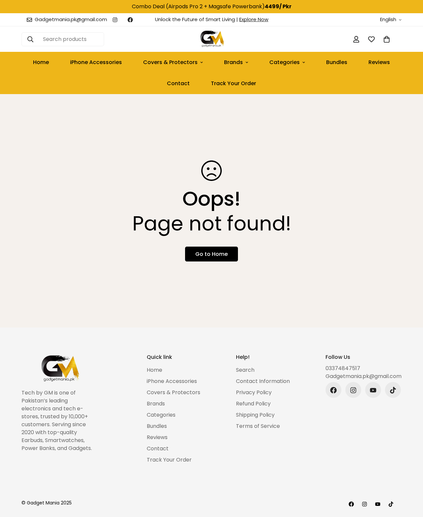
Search (245, 370)
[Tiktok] (393, 390)
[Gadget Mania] (212, 39)
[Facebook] (130, 19)
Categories (284, 62)
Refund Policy (253, 404)
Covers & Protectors (170, 62)
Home (41, 62)
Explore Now (253, 19)
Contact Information (263, 381)
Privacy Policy (254, 392)
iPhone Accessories (96, 62)
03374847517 (343, 368)
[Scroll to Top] (410, 481)
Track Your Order (233, 83)
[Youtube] (373, 390)
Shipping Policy (255, 415)
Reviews (379, 62)
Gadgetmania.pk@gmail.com (364, 376)
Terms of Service (258, 426)
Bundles (336, 62)
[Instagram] (115, 19)
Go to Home (211, 254)
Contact (178, 83)
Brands (233, 62)
